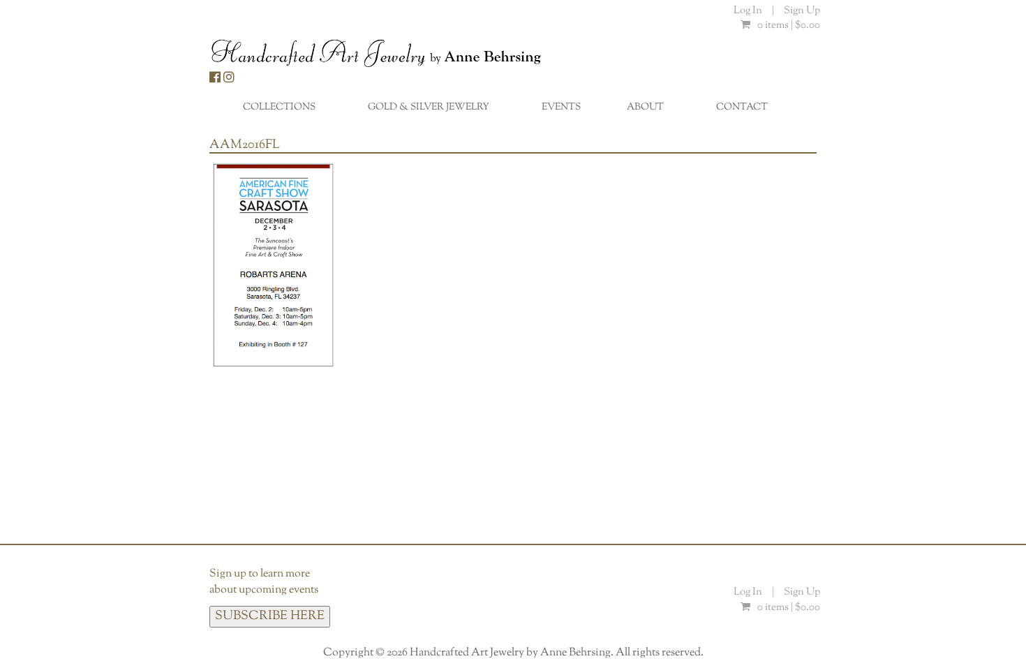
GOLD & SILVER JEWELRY (436, 111)
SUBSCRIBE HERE (270, 616)
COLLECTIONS (286, 111)
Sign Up (802, 10)
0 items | (788, 25)
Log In (749, 10)
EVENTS (561, 107)
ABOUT (652, 111)
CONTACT (742, 107)
